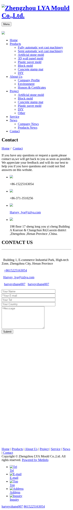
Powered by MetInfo (35, 460)
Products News (27, 127)
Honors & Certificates (32, 87)
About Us (16, 76)
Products (15, 44)
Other (21, 113)
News (13, 120)
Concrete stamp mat (30, 69)
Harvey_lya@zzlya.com (25, 212)
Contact (15, 131)
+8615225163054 (15, 270)
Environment (26, 84)
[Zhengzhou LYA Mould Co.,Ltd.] (36, 15)
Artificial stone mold (31, 54)
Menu (6, 24)
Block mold (25, 65)
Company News (28, 124)
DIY (21, 73)
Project (14, 91)
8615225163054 (34, 506)
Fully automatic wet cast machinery (40, 47)
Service (14, 116)
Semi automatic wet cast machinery (40, 51)
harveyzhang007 (14, 284)
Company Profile (29, 80)
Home (14, 40)
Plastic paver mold (29, 62)
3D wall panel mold (30, 58)
